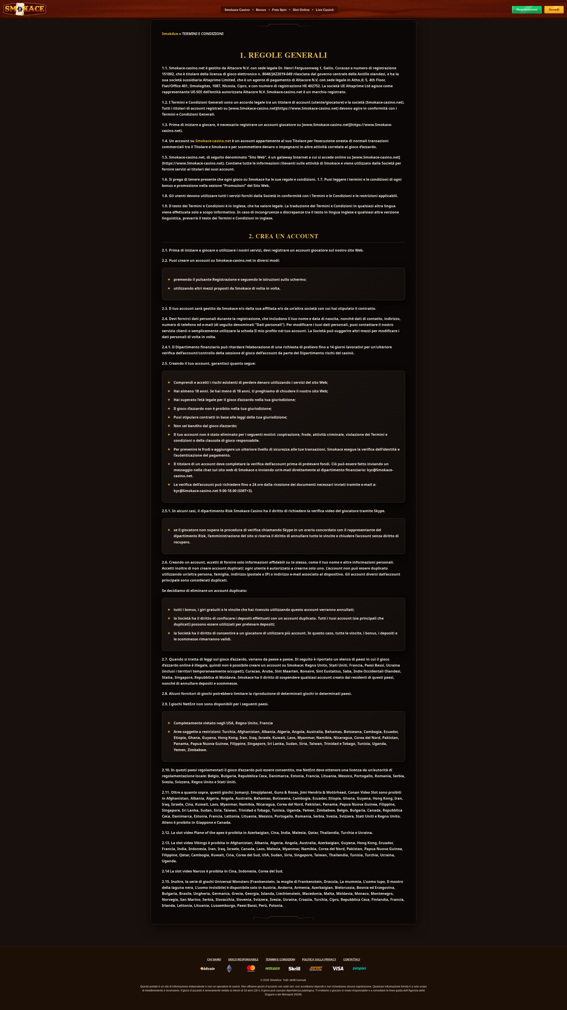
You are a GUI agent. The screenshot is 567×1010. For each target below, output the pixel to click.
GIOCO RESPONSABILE (243, 959)
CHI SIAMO (214, 959)
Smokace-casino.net (213, 140)
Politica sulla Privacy (319, 959)
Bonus (261, 10)
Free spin (279, 10)
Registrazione (527, 9)
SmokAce (170, 33)
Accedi (554, 9)
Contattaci (351, 959)
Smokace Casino (237, 10)
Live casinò (325, 10)
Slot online (301, 10)
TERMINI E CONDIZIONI (280, 959)
